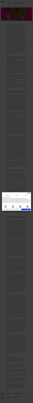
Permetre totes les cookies (26, 209)
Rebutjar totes (7, 209)
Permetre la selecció (16, 209)
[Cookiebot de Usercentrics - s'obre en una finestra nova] (28, 193)
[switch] (13, 206)
